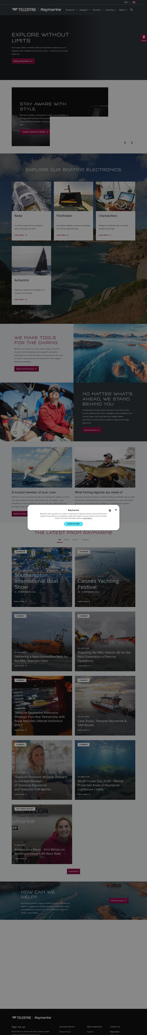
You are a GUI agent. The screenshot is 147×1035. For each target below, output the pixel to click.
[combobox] (110, 510)
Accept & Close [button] (73, 524)
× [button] (116, 510)
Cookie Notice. (87, 518)
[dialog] (73, 517)
